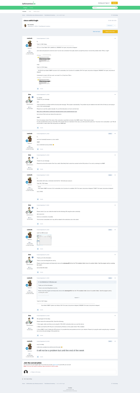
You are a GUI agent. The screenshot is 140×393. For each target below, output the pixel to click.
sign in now (55, 364)
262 (30, 107)
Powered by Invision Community (70, 390)
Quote (41, 88)
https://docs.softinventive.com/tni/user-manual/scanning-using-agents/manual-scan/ (57, 111)
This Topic (110, 7)
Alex (29, 94)
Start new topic (96, 31)
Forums (24, 11)
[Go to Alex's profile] (30, 99)
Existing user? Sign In (103, 3)
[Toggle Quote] (39, 282)
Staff (30, 11)
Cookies (70, 387)
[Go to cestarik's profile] (25, 25)
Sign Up (114, 2)
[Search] (116, 8)
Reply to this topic (110, 31)
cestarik (31, 24)
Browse (25, 7)
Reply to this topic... (36, 372)
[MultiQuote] (38, 89)
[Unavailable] (44, 58)
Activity (31, 7)
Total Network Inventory (44, 26)
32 (30, 51)
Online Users (36, 11)
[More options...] (115, 38)
